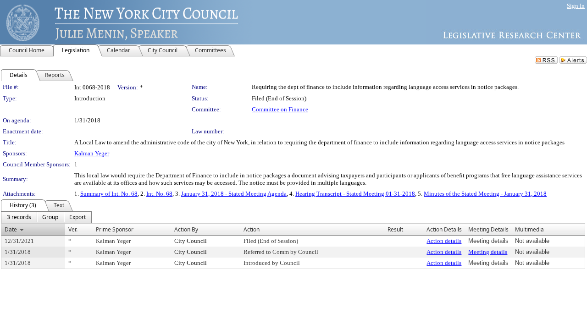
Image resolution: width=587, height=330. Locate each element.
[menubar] (46, 217)
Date (11, 229)
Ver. (73, 229)
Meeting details (487, 251)
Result (395, 229)
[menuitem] (19, 217)
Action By (186, 229)
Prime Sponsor (114, 229)
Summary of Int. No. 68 (109, 193)
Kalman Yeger (91, 153)
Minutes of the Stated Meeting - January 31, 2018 (485, 193)
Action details (443, 240)
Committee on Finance (280, 109)
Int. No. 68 (159, 193)
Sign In (576, 5)
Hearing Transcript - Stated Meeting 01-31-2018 (355, 193)
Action (252, 229)
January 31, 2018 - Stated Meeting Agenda (234, 193)
